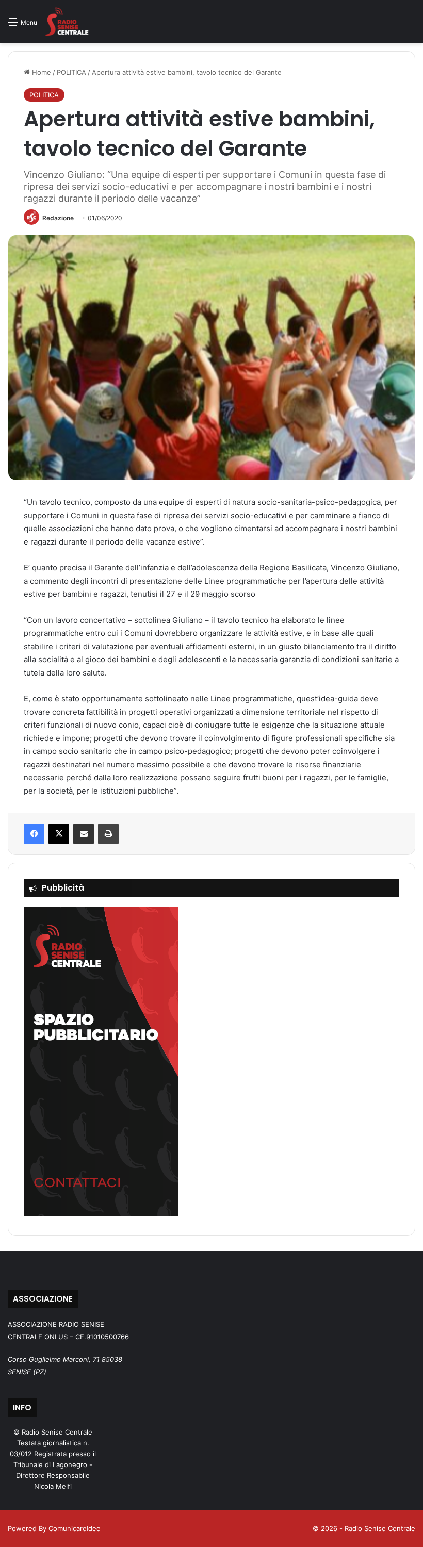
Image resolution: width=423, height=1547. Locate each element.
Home (40, 72)
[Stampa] (108, 834)
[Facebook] (34, 834)
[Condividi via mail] (83, 834)
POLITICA (71, 72)
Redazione (58, 218)
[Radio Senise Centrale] (67, 21)
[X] (58, 834)
